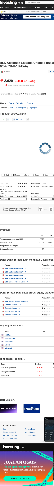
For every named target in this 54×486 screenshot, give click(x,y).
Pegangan (33, 108)
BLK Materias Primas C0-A (15, 272)
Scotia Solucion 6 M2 (13, 315)
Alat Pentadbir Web (10, 439)
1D (14, 119)
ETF (44, 12)
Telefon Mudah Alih (10, 432)
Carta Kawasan (7, 119)
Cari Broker (7, 400)
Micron (7, 345)
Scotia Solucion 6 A (12, 311)
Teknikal (20, 103)
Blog (4, 429)
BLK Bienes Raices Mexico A (16, 282)
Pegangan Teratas (10, 325)
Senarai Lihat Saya (23, 8)
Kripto (37, 8)
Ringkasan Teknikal (11, 358)
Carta (46, 8)
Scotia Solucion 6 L (12, 308)
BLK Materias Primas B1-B (15, 279)
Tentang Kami (30, 429)
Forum (30, 103)
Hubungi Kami (30, 435)
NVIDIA (8, 335)
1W (17, 119)
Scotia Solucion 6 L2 (13, 305)
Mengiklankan (30, 432)
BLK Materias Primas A (14, 275)
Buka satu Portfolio (10, 435)
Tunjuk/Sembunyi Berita (27, 119)
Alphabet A (9, 342)
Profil (12, 108)
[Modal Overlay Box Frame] (26, 468)
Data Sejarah (21, 108)
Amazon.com (10, 338)
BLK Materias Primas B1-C (15, 269)
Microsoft (8, 348)
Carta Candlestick (4, 119)
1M (21, 119)
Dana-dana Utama (33, 12)
